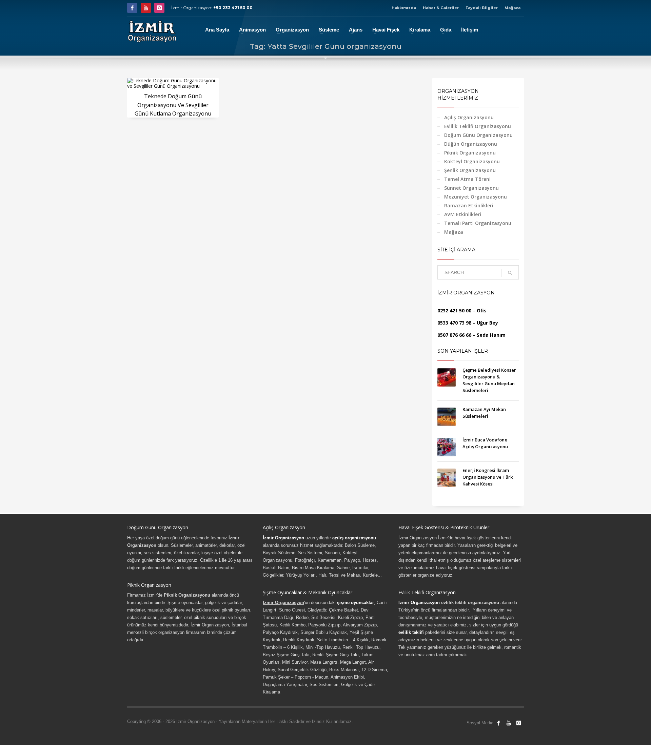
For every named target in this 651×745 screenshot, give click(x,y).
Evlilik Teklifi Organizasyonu (477, 126)
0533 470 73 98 (454, 322)
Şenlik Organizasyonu (470, 170)
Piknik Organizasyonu (470, 152)
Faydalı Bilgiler (482, 7)
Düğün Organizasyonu (470, 144)
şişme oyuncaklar (355, 602)
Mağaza (512, 7)
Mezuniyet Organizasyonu (475, 196)
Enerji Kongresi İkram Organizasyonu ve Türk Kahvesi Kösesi (487, 477)
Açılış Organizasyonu (469, 117)
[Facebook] (132, 8)
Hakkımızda (404, 7)
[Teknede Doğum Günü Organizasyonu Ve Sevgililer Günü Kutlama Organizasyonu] (173, 83)
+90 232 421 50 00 (233, 7)
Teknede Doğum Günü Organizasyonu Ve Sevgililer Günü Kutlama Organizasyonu (173, 104)
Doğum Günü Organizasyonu (478, 135)
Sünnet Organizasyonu (471, 188)
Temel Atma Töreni (467, 179)
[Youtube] (146, 8)
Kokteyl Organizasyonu (472, 161)
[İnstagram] (159, 8)
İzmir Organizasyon (283, 537)
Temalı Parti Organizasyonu (477, 223)
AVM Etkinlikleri (462, 214)
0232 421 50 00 (454, 310)
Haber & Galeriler (441, 7)
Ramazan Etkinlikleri (468, 205)
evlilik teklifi (411, 632)
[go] (510, 273)
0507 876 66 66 (454, 335)
